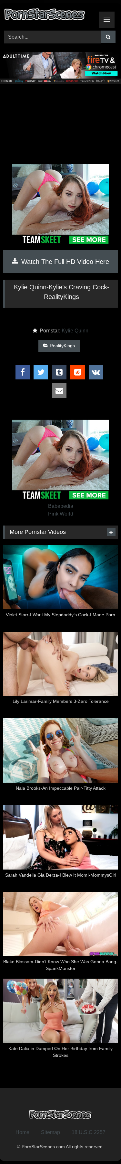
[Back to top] (101, 1145)
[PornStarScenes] (49, 15)
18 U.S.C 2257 (89, 1132)
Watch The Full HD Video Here (64, 261)
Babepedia (60, 506)
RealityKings (62, 345)
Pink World (60, 514)
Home (22, 1132)
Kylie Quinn (75, 330)
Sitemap (50, 1132)
